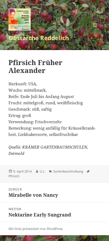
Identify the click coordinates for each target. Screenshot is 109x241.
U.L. (42, 171)
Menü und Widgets (95, 30)
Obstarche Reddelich (38, 38)
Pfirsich (13, 176)
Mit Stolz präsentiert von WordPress (35, 229)
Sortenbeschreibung (68, 171)
